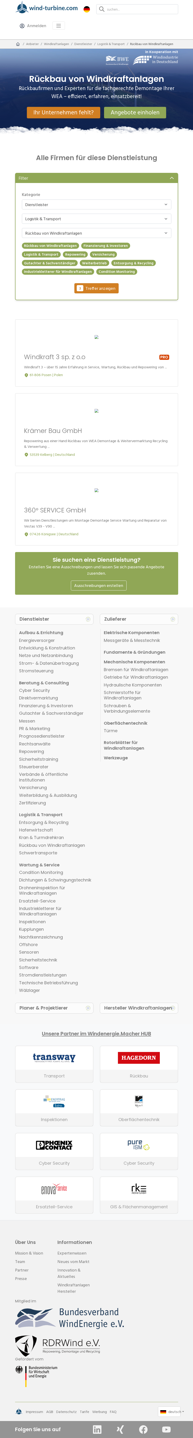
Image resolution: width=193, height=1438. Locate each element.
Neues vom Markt (73, 1261)
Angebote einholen (135, 112)
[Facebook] (143, 1429)
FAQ (113, 1411)
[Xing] (120, 1429)
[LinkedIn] (97, 1429)
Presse (21, 1278)
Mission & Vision (29, 1253)
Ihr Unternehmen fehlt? (63, 112)
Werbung (99, 1411)
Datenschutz (66, 1411)
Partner (21, 1270)
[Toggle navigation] (58, 25)
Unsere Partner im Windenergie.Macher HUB (96, 1033)
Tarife (84, 1411)
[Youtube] (166, 1429)
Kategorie (31, 194)
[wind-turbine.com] (18, 44)
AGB (49, 1411)
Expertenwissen (71, 1253)
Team (20, 1261)
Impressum (34, 1411)
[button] (87, 9)
